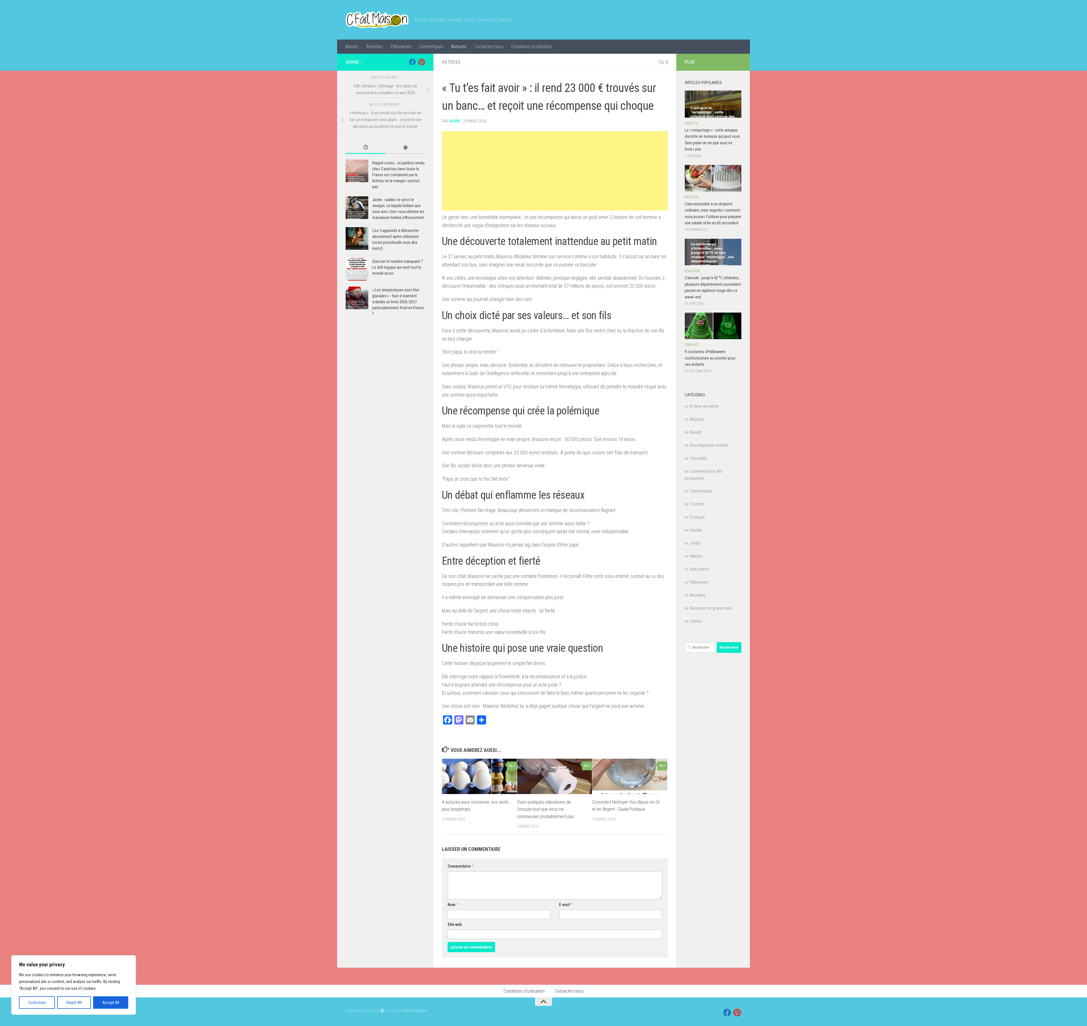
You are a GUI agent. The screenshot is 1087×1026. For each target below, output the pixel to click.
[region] (73, 985)
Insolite (691, 123)
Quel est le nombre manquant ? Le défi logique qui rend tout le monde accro (397, 267)
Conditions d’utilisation (531, 46)
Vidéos (696, 621)
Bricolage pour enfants (709, 445)
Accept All (110, 1002)
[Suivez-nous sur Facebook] (412, 62)
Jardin (695, 543)
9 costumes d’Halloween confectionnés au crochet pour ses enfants (710, 358)
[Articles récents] (365, 148)
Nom (453, 904)
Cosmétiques (431, 46)
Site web (455, 924)
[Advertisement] (555, 170)
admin (455, 121)
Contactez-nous (488, 46)
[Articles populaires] (405, 148)
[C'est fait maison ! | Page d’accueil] (377, 19)
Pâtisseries (401, 46)
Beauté (696, 432)
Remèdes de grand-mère (711, 608)
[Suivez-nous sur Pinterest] (421, 62)
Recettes (374, 46)
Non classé (699, 569)
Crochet (692, 345)
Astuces (459, 46)
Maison (351, 46)
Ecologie (692, 271)
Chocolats (698, 458)
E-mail (565, 904)
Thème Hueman (415, 1010)
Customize (37, 1002)
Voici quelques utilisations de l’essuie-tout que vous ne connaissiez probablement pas (545, 809)
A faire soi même (704, 406)
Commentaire (460, 866)
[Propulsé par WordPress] (382, 1010)
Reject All (74, 1002)
